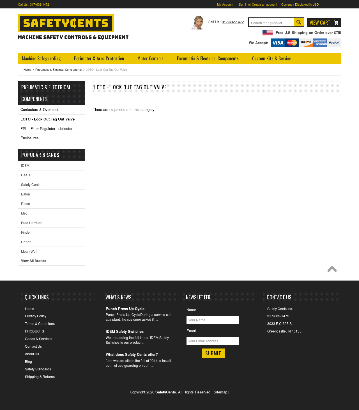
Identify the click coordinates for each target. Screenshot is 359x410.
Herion (26, 241)
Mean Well (29, 251)
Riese (25, 203)
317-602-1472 (39, 4)
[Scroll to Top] (333, 270)
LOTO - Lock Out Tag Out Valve (47, 119)
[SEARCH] (299, 23)
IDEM (25, 165)
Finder (26, 232)
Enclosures (29, 137)
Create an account (264, 4)
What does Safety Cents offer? (132, 354)
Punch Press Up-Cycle (125, 308)
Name (191, 309)
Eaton (25, 194)
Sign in (242, 4)
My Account (225, 4)
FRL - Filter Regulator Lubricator (46, 128)
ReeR (25, 174)
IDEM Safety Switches (125, 331)
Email (191, 330)
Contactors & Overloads (39, 109)
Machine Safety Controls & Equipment (73, 37)
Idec (24, 213)
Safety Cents (30, 184)
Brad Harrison (31, 222)
